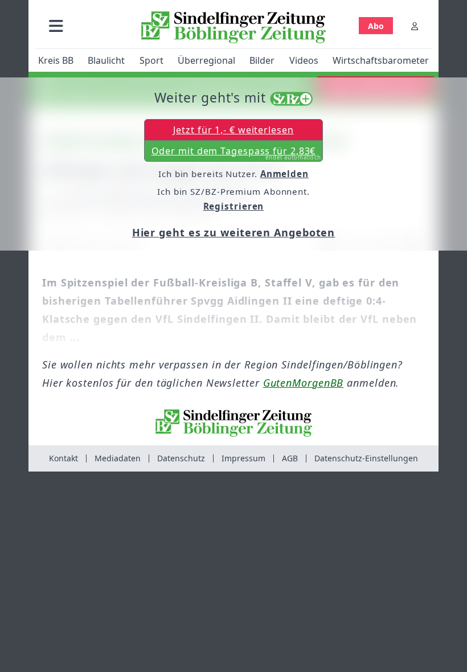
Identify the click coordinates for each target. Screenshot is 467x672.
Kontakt (63, 458)
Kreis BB (55, 60)
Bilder (262, 60)
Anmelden (284, 173)
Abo (376, 26)
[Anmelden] (414, 26)
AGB (290, 458)
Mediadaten (118, 458)
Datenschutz (181, 458)
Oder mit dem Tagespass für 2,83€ (236, 153)
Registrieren (233, 206)
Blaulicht (106, 60)
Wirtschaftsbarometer (381, 60)
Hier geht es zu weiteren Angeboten (233, 232)
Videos (303, 60)
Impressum (243, 458)
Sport (151, 60)
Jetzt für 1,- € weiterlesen (233, 130)
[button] (56, 26)
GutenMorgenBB (303, 383)
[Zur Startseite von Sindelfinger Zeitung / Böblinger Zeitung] (233, 27)
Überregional (206, 60)
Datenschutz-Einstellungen (366, 458)
